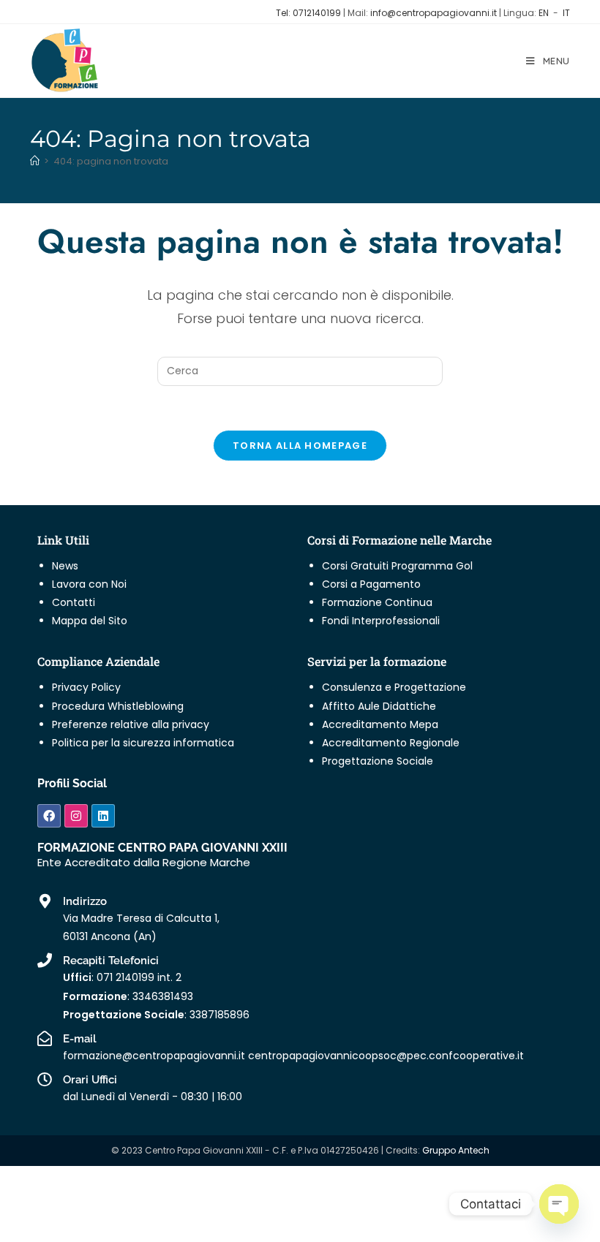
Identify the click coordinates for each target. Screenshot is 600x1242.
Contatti (73, 602)
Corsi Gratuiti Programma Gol (397, 565)
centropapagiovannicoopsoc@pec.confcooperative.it (386, 1055)
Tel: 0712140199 (309, 13)
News (65, 565)
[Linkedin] (103, 816)
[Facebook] (49, 816)
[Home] (35, 161)
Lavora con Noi (89, 584)
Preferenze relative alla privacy (130, 724)
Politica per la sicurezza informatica (143, 742)
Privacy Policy (86, 687)
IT (566, 13)
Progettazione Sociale (377, 761)
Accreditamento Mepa (380, 724)
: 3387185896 (156, 1014)
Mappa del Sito (89, 620)
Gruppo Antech (456, 1150)
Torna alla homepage (300, 446)
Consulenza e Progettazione (394, 687)
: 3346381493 (128, 996)
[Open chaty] (559, 1204)
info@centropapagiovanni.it (433, 13)
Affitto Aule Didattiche (379, 706)
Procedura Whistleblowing (118, 706)
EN (544, 13)
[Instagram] (76, 816)
